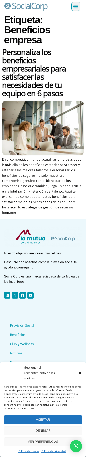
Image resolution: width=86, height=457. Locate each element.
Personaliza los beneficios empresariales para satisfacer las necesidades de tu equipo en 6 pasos (34, 72)
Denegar (43, 430)
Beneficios (18, 335)
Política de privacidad (53, 451)
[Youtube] (30, 295)
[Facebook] (22, 295)
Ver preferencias (43, 441)
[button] (80, 373)
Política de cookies (28, 451)
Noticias (16, 353)
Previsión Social (22, 325)
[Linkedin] (7, 295)
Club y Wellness (22, 344)
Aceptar (43, 419)
